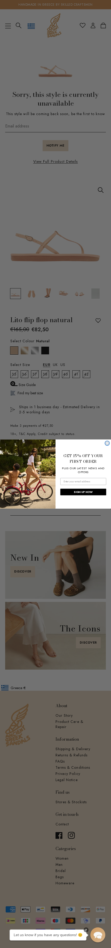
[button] (97, 934)
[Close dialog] (107, 443)
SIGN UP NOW (83, 492)
